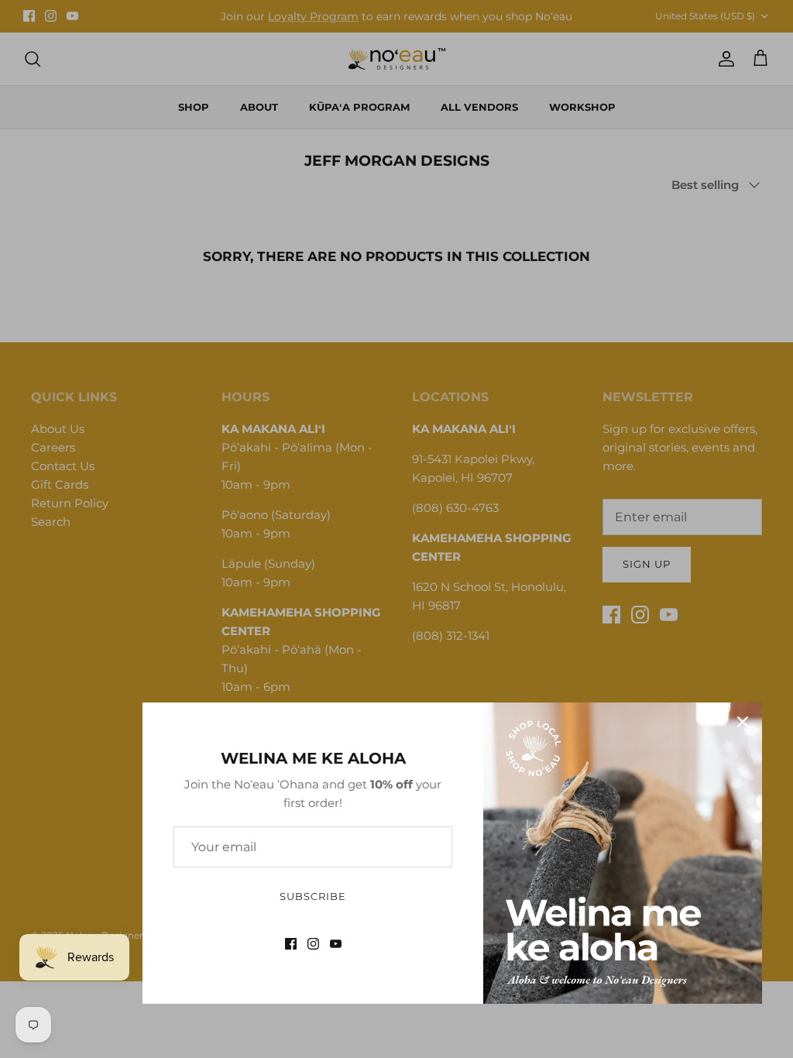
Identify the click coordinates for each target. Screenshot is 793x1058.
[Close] (743, 722)
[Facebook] (291, 944)
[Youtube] (336, 944)
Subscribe (313, 896)
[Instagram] (313, 944)
